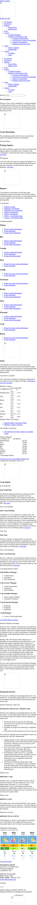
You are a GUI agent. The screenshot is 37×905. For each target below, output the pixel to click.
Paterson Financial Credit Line (10, 705)
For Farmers (8, 22)
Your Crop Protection (7, 550)
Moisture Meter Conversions (9, 419)
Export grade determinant (12, 233)
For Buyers (7, 24)
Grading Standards (6, 221)
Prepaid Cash (4, 773)
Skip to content (5, 1)
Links (10, 55)
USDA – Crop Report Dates (13, 216)
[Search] (25, 95)
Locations (11, 53)
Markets (6, 25)
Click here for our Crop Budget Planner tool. (14, 459)
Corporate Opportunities (20, 38)
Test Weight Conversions (8, 428)
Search (2, 95)
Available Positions (14, 35)
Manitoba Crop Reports (11, 208)
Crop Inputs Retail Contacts (9, 569)
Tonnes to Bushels (6, 437)
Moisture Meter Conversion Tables (15, 423)
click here (3, 155)
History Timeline (13, 48)
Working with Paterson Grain (17, 36)
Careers (6, 33)
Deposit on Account (6, 812)
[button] (18, 141)
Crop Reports (4, 203)
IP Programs (4, 158)
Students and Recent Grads (21, 44)
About (6, 46)
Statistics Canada (9, 207)
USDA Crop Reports (11, 214)
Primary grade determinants (13, 229)
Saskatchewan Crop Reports (13, 210)
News (6, 31)
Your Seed (3, 531)
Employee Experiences (19, 42)
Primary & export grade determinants (16, 264)
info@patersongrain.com (8, 879)
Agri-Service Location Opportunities (24, 40)
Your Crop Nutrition (6, 507)
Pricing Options (5, 141)
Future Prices (12, 27)
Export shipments (9, 231)
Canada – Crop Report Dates (13, 218)
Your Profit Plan (5, 486)
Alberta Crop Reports (11, 212)
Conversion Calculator (7, 376)
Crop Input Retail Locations (9, 620)
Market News (12, 29)
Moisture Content (5, 386)
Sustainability (12, 49)
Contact (6, 51)
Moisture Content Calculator (13, 425)
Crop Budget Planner (7, 455)
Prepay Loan (4, 795)
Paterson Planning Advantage (9, 623)
